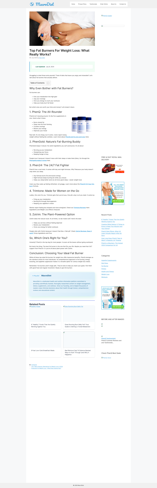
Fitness (103, 269)
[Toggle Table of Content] (47, 83)
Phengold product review (38, 160)
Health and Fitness (107, 271)
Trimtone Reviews (80, 207)
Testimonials (93, 4)
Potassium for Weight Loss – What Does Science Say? (46, 368)
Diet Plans (104, 263)
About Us (113, 4)
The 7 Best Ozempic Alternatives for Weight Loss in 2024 (47, 366)
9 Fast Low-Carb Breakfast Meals (42, 350)
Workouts (104, 277)
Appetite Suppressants (108, 260)
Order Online (104, 4)
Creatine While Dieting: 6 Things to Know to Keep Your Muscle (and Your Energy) (112, 226)
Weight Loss (105, 274)
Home (73, 4)
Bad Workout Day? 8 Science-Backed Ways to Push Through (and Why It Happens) (78, 352)
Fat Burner (34, 364)
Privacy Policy (82, 4)
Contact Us (123, 4)
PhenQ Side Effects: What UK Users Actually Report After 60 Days (111, 233)
